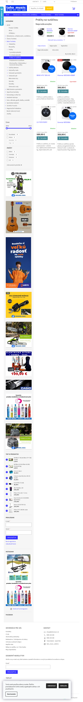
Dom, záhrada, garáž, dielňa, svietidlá (18, 100)
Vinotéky (11, 84)
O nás (44, 2)
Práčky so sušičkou (15, 58)
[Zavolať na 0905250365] (9, 1)
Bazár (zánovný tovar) (13, 111)
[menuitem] (7, 14)
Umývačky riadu (13, 70)
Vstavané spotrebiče (15, 73)
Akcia (10, 31)
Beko (12, 152)
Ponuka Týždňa (13, 28)
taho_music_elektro (53, 644)
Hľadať (49, 8)
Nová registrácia (11, 542)
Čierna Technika (11, 39)
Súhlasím (63, 686)
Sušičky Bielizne (14, 68)
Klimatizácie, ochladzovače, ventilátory (19, 36)
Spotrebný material (13, 103)
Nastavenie (11, 694)
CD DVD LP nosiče (12, 106)
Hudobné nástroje (12, 97)
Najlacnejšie (53, 46)
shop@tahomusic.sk (53, 632)
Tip (11, 143)
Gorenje (13, 154)
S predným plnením (15, 52)
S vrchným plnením (15, 55)
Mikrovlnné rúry (13, 79)
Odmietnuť (51, 686)
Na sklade (13, 135)
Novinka (12, 140)
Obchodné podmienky (12, 637)
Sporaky (11, 81)
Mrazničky (12, 47)
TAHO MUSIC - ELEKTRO (54, 641)
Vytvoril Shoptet (72, 698)
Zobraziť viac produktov (55, 40)
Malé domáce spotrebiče (14, 89)
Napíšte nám (9, 644)
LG (11, 160)
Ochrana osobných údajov (13, 642)
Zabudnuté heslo (11, 544)
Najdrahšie (64, 46)
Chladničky (12, 44)
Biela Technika (11, 41)
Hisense (13, 157)
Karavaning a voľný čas (14, 95)
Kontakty (36, 2)
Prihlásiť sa (11, 537)
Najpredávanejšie (43, 50)
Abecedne (55, 50)
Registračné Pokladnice (14, 108)
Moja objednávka (11, 650)
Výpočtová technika (13, 92)
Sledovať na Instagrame (20, 609)
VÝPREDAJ (12, 33)
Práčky (11, 50)
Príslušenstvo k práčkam (16, 60)
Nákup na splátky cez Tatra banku (16, 647)
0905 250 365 (50, 635)
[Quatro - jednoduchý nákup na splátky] (18, 262)
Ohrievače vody (13, 87)
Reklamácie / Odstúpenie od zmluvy (17, 639)
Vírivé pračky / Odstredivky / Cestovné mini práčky (18, 64)
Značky (9, 114)
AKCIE (8, 25)
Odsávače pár (13, 76)
